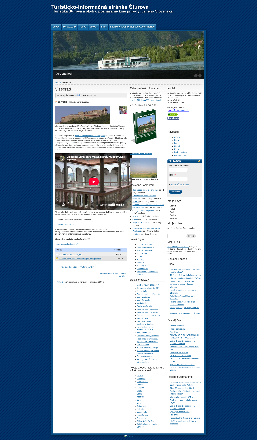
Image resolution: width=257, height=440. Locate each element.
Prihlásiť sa (61, 281)
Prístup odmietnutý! (177, 328)
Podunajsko (141, 265)
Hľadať (177, 146)
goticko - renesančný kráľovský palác (90, 135)
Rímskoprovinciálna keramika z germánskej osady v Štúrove (182, 282)
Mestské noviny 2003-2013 (148, 284)
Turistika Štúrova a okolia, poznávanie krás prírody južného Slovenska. (113, 11)
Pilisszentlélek (142, 381)
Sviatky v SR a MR (144, 306)
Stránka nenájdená (177, 325)
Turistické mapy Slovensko (147, 312)
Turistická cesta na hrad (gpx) (70, 254)
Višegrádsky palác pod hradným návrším (77, 266)
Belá (139, 400)
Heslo (172, 175)
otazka (135, 219)
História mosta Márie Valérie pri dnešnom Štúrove (182, 303)
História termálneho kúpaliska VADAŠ (185, 278)
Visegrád (140, 387)
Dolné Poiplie (142, 268)
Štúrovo (140, 375)
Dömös (140, 384)
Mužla (139, 390)
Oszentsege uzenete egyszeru (145, 189)
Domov (56, 26)
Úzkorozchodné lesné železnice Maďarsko (146, 328)
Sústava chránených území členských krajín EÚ (148, 351)
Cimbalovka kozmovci (179, 352)
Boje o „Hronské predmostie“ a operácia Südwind (182, 342)
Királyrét (140, 409)
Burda (139, 256)
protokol (138, 100)
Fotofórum (174, 332)
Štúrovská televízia (144, 356)
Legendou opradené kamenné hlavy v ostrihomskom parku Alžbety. (185, 383)
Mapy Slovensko (143, 300)
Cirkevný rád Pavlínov (146, 421)
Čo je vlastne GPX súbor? (180, 355)
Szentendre (141, 418)
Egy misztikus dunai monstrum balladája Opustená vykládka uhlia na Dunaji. (185, 367)
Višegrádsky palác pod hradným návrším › (113, 274)
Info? (103, 26)
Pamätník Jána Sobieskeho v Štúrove (185, 313)
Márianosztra (142, 412)
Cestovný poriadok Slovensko (149, 315)
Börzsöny (140, 259)
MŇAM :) (136, 216)
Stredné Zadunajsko (145, 250)
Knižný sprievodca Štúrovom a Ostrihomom (132, 26)
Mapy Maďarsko (143, 297)
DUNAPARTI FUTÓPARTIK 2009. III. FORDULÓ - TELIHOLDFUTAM (184, 336)
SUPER (136, 201)
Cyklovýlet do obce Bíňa (179, 411)
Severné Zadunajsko (145, 247)
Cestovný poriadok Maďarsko (148, 294)
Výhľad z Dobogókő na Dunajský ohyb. (82, 73)
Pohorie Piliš (142, 253)
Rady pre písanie (181, 152)
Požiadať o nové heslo (180, 184)
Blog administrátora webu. (178, 246)
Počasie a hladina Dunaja (147, 347)
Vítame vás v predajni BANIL (181, 397)
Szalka (139, 393)
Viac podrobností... (154, 100)
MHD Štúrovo (142, 318)
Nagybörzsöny (143, 415)
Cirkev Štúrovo (143, 344)
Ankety (177, 137)
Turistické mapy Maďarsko (147, 309)
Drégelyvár (141, 406)
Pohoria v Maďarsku (145, 244)
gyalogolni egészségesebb (143, 210)
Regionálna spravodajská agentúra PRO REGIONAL (147, 340)
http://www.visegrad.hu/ (64, 224)
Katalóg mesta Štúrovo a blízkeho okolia (147, 360)
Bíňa (139, 403)
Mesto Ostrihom (143, 303)
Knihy (176, 149)
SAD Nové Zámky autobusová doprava (145, 322)
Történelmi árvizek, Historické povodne (185, 275)
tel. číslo (136, 234)
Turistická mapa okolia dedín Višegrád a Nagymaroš (80, 258)
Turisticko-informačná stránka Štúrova (100, 6)
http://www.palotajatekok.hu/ (66, 244)
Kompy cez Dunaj (144, 332)
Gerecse (140, 262)
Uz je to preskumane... (142, 222)
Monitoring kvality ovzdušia (148, 335)
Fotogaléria (69, 26)
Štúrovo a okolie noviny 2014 (148, 288)
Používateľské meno (179, 166)
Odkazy (94, 26)
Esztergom (141, 378)
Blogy (176, 140)
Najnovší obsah (180, 155)
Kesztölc (140, 396)
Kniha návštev (142, 291)
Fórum (83, 26)
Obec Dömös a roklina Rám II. (182, 388)
